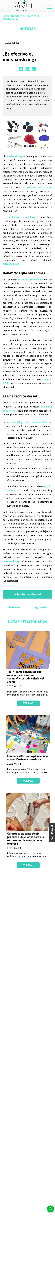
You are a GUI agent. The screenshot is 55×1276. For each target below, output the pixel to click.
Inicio (6, 15)
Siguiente (40, 607)
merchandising (14, 156)
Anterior (14, 607)
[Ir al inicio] (23, 6)
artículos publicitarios (39, 187)
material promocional (30, 279)
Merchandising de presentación (26, 422)
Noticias (16, 15)
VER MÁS (28, 703)
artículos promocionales (23, 217)
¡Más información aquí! (27, 594)
